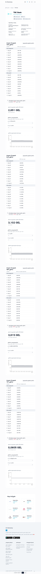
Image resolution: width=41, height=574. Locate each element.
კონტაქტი (28, 546)
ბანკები (12, 7)
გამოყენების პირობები (20, 544)
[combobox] (32, 2)
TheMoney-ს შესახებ (30, 544)
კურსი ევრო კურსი (9, 554)
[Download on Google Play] (9, 538)
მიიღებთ (11, 125)
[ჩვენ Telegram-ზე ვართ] (27, 2)
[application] (20, 141)
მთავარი (7, 7)
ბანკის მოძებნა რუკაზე (17, 14)
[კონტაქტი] (25, 2)
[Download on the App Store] (16, 538)
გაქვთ (11, 121)
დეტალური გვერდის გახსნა (28, 43)
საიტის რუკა (28, 552)
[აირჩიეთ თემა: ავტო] (29, 2)
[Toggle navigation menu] (35, 2)
